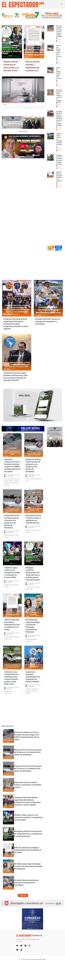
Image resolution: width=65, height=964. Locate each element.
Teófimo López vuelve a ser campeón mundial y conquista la (59, 140)
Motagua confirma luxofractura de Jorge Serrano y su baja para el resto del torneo (28, 833)
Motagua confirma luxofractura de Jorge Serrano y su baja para (60, 159)
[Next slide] (41, 40)
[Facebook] (21, 945)
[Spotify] (25, 945)
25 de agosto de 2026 (59, 39)
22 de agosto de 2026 (59, 166)
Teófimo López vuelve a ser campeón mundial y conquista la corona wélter (12, 572)
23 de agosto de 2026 (58, 61)
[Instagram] (29, 945)
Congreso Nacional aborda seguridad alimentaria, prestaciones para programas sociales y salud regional (15, 324)
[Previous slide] (4, 40)
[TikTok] (21, 949)
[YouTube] (17, 949)
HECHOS (9, 688)
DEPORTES (9, 582)
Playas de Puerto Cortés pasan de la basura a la (59, 52)
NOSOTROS (35, 939)
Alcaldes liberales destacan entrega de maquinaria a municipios (47, 321)
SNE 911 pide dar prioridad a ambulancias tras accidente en (60, 177)
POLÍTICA (60, 129)
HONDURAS (58, 41)
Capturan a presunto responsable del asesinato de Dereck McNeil (33, 677)
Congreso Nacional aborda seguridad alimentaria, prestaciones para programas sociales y (60, 118)
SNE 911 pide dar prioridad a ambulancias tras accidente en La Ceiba (12, 624)
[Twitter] (17, 945)
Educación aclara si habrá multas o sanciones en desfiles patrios (59, 96)
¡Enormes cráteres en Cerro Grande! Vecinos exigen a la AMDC (59, 31)
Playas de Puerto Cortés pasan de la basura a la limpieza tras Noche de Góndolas (28, 752)
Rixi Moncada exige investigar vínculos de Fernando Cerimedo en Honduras (28, 866)
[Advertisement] (54, 218)
